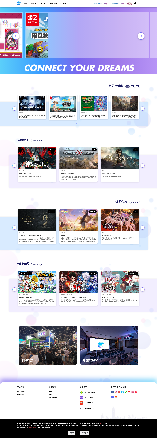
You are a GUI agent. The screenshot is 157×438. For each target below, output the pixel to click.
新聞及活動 (34, 3)
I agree (71, 433)
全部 (127, 86)
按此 (101, 423)
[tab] (76, 123)
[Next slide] (141, 36)
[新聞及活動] (48, 345)
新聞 (132, 86)
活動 (137, 86)
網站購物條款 (20, 394)
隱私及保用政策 (21, 391)
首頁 (25, 3)
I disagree (84, 433)
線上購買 (63, 3)
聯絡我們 (51, 394)
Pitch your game (53, 397)
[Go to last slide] (14, 108)
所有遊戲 (53, 3)
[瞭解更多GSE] (109, 345)
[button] (136, 3)
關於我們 (44, 3)
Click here (32, 428)
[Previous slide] (15, 36)
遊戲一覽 (36, 140)
